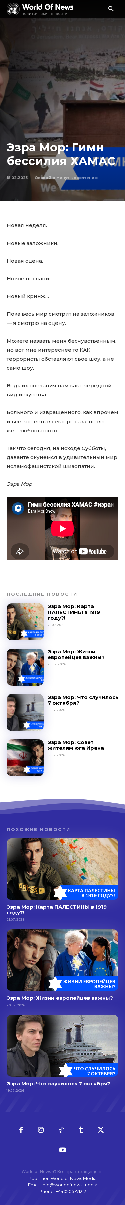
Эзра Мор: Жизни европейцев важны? (76, 654)
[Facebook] (21, 1130)
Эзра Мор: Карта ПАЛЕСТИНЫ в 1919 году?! (74, 612)
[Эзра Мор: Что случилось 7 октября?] (25, 712)
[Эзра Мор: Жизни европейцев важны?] (25, 667)
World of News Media (74, 1178)
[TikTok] (61, 1130)
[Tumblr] (81, 1130)
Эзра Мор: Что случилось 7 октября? (83, 700)
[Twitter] (101, 1130)
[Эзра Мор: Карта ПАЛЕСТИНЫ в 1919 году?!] (25, 621)
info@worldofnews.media (69, 1184)
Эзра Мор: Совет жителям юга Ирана (76, 745)
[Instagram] (41, 1130)
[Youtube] (62, 1150)
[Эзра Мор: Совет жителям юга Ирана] (25, 757)
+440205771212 (71, 1191)
